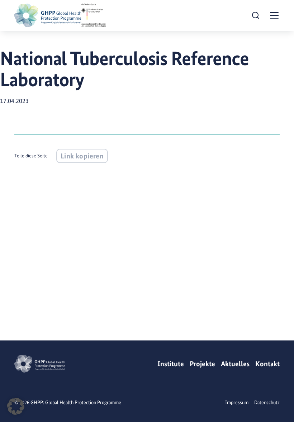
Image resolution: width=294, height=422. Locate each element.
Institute (170, 363)
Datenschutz (267, 402)
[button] (16, 406)
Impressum (236, 402)
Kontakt (267, 363)
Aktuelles (235, 363)
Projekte (202, 363)
